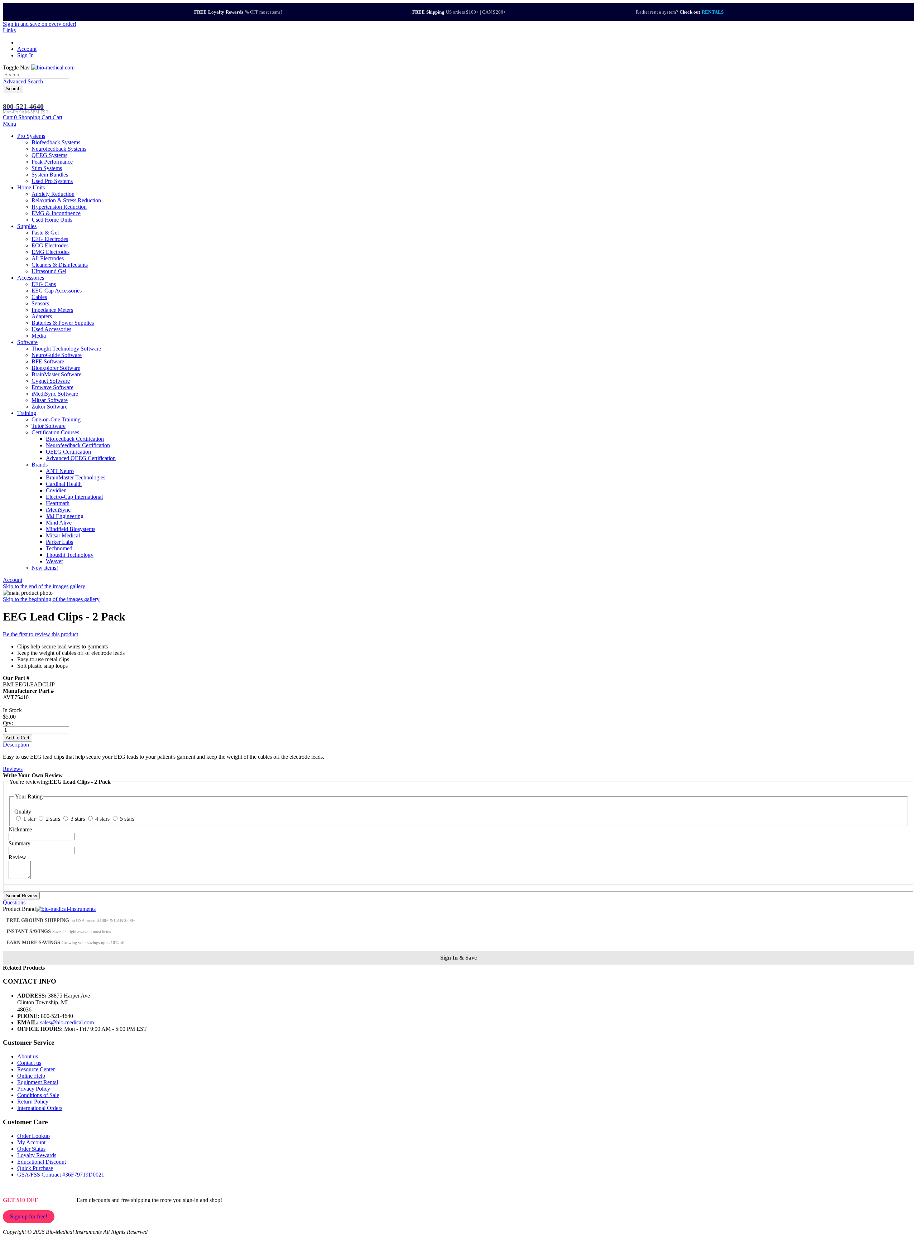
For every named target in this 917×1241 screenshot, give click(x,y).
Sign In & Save (458, 958)
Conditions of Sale (38, 1095)
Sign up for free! (28, 1216)
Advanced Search (23, 81)
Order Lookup (33, 1136)
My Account (31, 1142)
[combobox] (36, 74)
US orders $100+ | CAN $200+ (459, 12)
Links (9, 30)
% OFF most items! (238, 12)
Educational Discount (41, 1162)
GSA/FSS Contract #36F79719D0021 (60, 1175)
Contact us (29, 1063)
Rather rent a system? (680, 12)
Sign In (25, 55)
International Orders (39, 1108)
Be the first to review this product (40, 634)
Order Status (31, 1149)
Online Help (31, 1076)
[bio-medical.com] (53, 67)
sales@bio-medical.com (67, 1022)
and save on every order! (39, 24)
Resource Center (36, 1069)
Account (27, 49)
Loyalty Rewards (36, 1155)
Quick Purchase (35, 1168)
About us (27, 1056)
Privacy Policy (33, 1089)
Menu (9, 124)
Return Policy (32, 1101)
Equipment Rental (37, 1082)
